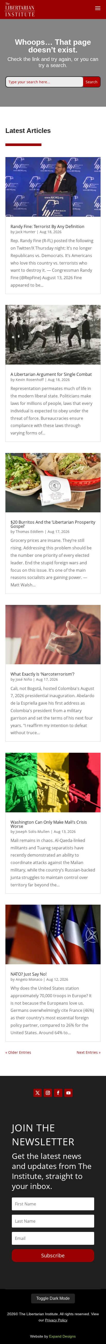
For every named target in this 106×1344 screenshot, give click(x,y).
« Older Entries (18, 1052)
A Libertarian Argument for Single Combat (51, 374)
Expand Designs (62, 1336)
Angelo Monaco (29, 979)
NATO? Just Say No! (29, 974)
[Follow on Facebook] (58, 1093)
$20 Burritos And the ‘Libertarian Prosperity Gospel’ (53, 524)
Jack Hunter (26, 231)
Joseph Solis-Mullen (33, 831)
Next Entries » (89, 1052)
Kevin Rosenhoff (30, 379)
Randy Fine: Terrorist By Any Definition (47, 226)
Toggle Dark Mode (53, 1298)
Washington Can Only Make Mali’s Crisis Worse (49, 824)
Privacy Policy (56, 1320)
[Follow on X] (37, 1093)
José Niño (24, 679)
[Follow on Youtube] (68, 1093)
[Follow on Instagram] (48, 1093)
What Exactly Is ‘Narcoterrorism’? (42, 674)
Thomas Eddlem (29, 531)
